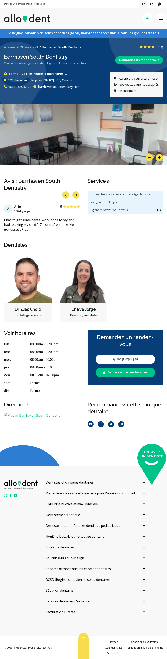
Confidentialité (113, 647)
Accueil (10, 47)
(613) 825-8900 (19, 86)
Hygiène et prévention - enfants (109, 210)
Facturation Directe (60, 612)
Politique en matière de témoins (144, 647)
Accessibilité (114, 653)
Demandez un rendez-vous (139, 60)
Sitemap (113, 642)
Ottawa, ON (29, 47)
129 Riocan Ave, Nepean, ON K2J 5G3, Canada (40, 80)
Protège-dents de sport (104, 202)
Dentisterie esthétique (63, 515)
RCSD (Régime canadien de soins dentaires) (79, 579)
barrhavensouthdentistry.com (58, 86)
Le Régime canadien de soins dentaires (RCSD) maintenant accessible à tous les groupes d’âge (82, 33)
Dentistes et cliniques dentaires (70, 482)
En (151, 4)
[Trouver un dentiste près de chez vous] (24, 4)
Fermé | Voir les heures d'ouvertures (36, 74)
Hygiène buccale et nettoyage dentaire (75, 536)
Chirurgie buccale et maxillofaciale (72, 504)
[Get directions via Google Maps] (41, 415)
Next (159, 157)
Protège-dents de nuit (142, 194)
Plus (25, 229)
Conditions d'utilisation (144, 642)
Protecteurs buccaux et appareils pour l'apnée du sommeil (90, 493)
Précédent (147, 18)
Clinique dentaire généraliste (107, 194)
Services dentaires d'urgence (68, 601)
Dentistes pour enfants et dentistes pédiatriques (83, 525)
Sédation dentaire (59, 590)
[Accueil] (27, 18)
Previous (149, 157)
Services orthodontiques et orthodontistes (78, 569)
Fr (143, 4)
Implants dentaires (60, 547)
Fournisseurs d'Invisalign (65, 558)
